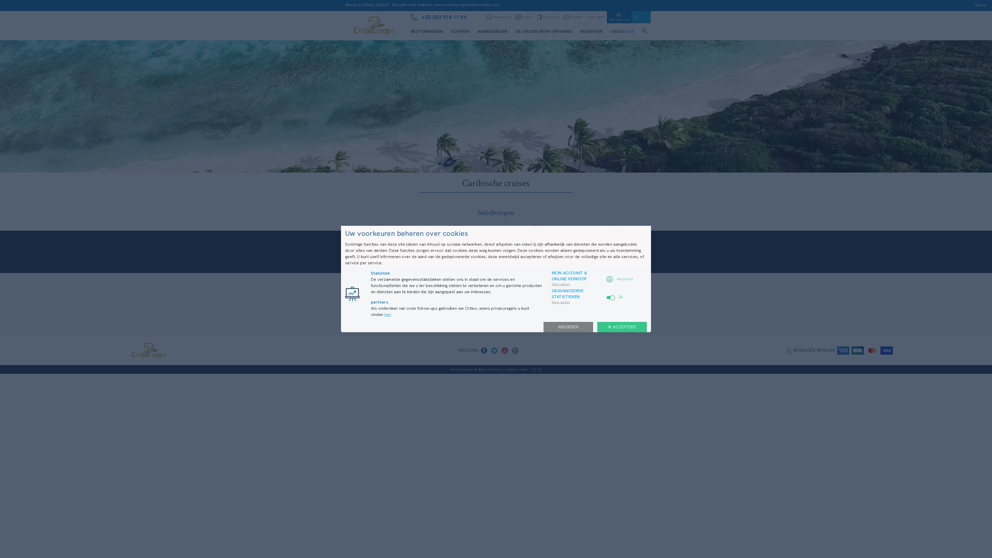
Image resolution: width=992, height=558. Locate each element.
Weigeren (568, 327)
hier (388, 314)
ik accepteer (622, 327)
